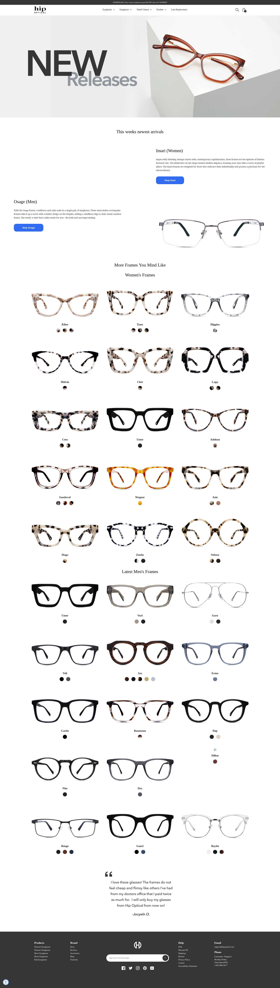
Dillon (215, 755)
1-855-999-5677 (220, 965)
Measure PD (183, 950)
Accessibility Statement (187, 966)
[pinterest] (145, 967)
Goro (215, 615)
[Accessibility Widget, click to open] (6, 982)
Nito (65, 788)
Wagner (140, 497)
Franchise (74, 960)
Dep (215, 730)
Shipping (182, 953)
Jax (140, 673)
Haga (65, 554)
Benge (65, 846)
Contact (181, 963)
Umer (140, 439)
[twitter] (130, 967)
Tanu (140, 324)
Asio (215, 497)
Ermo (215, 673)
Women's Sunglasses (42, 950)
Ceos (65, 439)
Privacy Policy (184, 960)
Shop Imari (170, 180)
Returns (181, 956)
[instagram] (138, 967)
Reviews (73, 950)
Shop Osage (28, 227)
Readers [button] (160, 9)
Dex (140, 788)
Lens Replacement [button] (179, 9)
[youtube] (152, 967)
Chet (140, 381)
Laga (215, 381)
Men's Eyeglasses (41, 953)
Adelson (215, 439)
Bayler (215, 846)
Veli (65, 673)
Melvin (65, 381)
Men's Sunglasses (41, 956)
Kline (65, 324)
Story (72, 947)
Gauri (140, 846)
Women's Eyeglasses (42, 947)
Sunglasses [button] (124, 9)
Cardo (65, 730)
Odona (215, 554)
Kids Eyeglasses (40, 960)
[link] (58, 330)
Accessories (74, 953)
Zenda (140, 554)
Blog (72, 956)
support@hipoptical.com (224, 947)
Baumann (140, 730)
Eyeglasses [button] (107, 9)
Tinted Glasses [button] (142, 9)
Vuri (140, 615)
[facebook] (123, 967)
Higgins (215, 324)
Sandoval (65, 497)
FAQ (180, 947)
